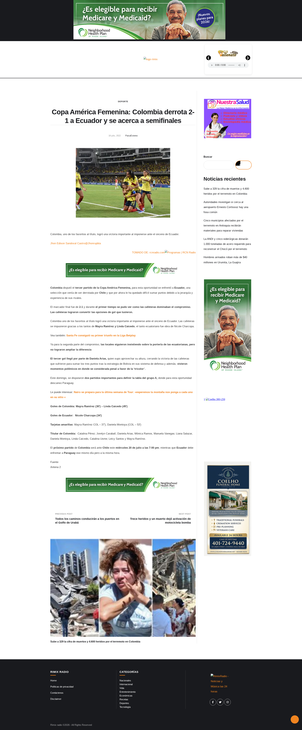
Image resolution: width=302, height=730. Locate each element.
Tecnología (125, 707)
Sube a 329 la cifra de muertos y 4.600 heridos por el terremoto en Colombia (95, 641)
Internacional (126, 684)
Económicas (126, 695)
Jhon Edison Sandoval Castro (67, 243)
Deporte (123, 101)
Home (53, 680)
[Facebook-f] (213, 702)
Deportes (124, 703)
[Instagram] (227, 702)
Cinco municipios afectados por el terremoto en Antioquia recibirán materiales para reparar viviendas (223, 225)
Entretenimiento (128, 691)
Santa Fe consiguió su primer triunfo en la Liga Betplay (101, 335)
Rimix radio (56, 725)
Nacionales (125, 680)
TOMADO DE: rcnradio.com (148, 252)
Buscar (208, 156)
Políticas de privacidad (61, 686)
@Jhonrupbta (93, 243)
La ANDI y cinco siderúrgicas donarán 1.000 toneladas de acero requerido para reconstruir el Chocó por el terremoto (227, 244)
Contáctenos (56, 692)
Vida (122, 688)
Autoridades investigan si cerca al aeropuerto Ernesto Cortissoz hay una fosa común (226, 207)
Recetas (124, 699)
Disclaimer (55, 699)
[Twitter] (220, 702)
